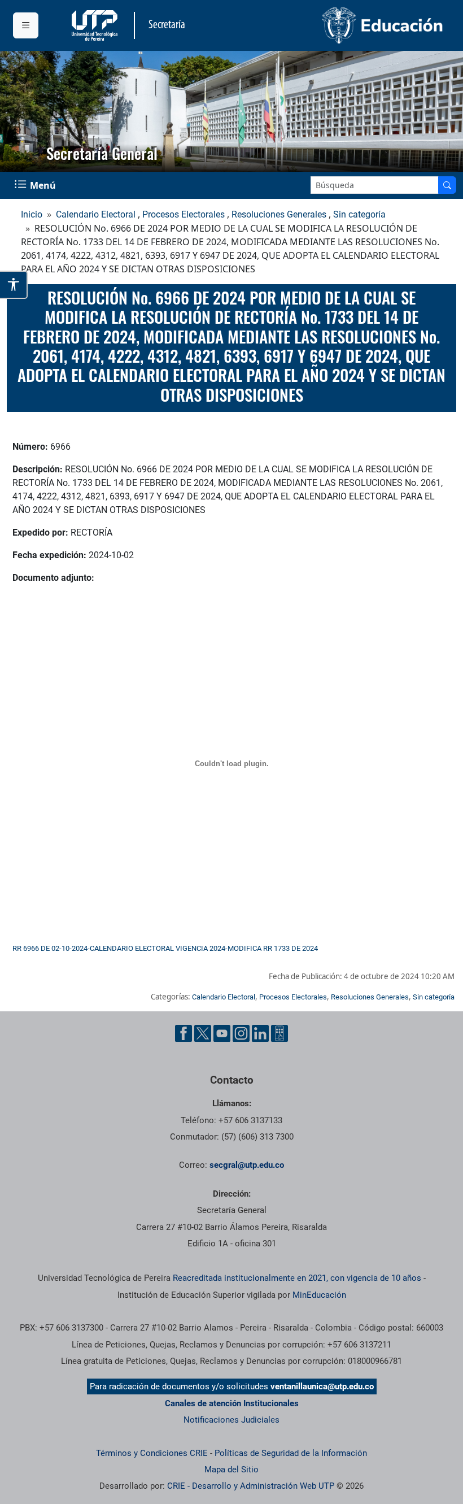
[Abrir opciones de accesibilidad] (14, 285)
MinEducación (319, 1295)
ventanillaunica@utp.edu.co (322, 1386)
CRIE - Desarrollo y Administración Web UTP (250, 1486)
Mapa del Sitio (231, 1469)
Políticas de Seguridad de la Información (291, 1453)
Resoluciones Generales (278, 214)
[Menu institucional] (25, 25)
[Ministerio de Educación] (341, 25)
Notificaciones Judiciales (231, 1420)
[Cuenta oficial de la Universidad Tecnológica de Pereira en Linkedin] (260, 1033)
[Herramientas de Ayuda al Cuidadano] (279, 1033)
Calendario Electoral (96, 214)
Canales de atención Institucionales (232, 1403)
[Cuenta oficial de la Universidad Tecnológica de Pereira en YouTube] (221, 1033)
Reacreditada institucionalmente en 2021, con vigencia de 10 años (297, 1278)
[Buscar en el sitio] (447, 185)
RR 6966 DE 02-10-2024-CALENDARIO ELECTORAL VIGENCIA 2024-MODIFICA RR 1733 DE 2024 (165, 948)
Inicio (31, 214)
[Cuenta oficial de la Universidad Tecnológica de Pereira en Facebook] (183, 1033)
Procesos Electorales (183, 214)
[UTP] (96, 25)
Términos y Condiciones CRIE (152, 1453)
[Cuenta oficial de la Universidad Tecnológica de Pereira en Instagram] (241, 1033)
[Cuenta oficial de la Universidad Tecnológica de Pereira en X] (202, 1033)
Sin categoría (359, 214)
